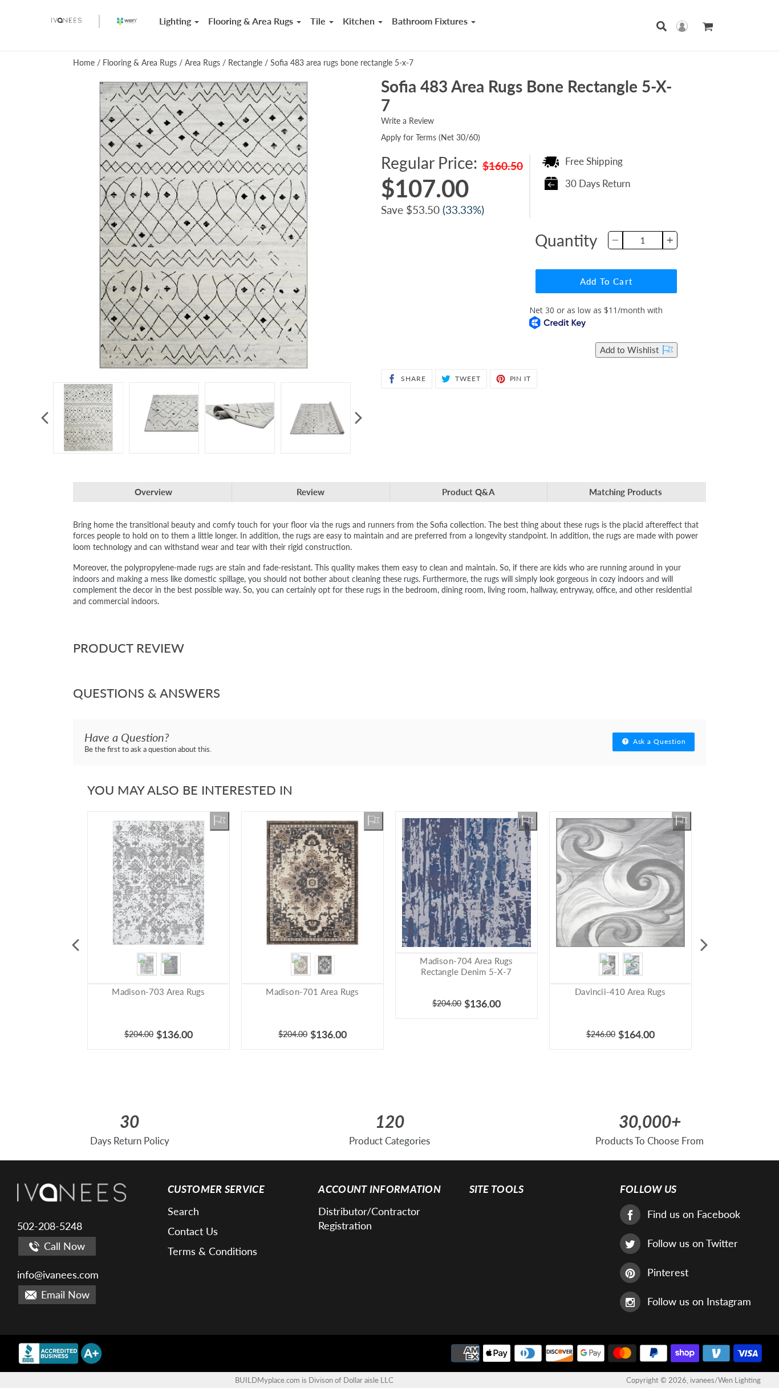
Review (310, 492)
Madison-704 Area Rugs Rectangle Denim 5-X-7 (466, 966)
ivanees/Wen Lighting (725, 1380)
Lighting (176, 20)
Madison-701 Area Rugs (312, 991)
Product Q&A (468, 492)
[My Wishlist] (219, 821)
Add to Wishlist (630, 350)
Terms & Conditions (212, 1251)
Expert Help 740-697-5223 (530, 350)
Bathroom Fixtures (431, 20)
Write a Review (407, 121)
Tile (319, 20)
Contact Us (193, 1231)
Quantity (566, 240)
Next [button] (358, 417)
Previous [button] (44, 417)
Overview (153, 492)
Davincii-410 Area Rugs (620, 991)
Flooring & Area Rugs (251, 20)
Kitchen (360, 20)
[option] (88, 418)
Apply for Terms (430, 137)
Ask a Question (658, 741)
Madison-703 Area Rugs (158, 991)
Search (183, 1211)
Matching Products (625, 492)
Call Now (63, 1246)
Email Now (64, 1294)
